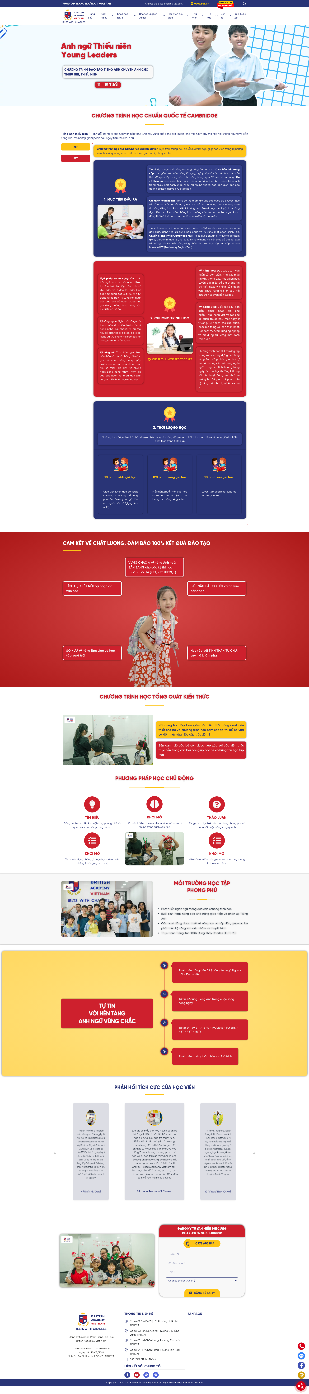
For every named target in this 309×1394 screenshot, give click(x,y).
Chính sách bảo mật (192, 1382)
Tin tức (209, 15)
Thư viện (194, 15)
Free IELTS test (240, 15)
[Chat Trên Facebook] (301, 1365)
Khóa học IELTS (122, 15)
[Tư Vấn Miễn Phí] (301, 1375)
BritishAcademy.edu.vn (146, 1382)
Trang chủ (91, 15)
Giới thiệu (104, 15)
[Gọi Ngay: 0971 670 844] (301, 1346)
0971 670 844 (205, 1243)
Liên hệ (222, 15)
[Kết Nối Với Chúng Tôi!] (301, 1386)
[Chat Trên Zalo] (301, 1355)
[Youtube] (137, 1375)
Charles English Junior (148, 15)
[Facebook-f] (127, 1375)
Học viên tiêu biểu (175, 15)
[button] (108, 85)
